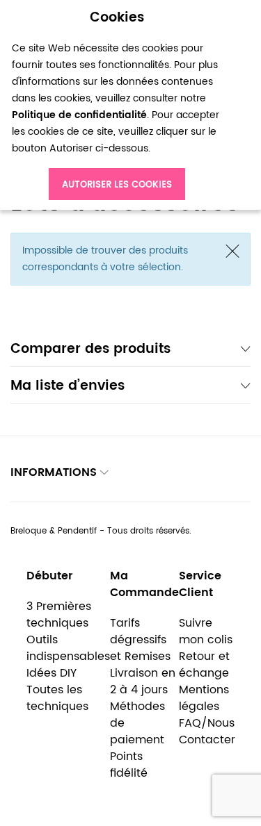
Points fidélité (129, 764)
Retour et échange (204, 664)
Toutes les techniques (57, 698)
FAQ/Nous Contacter (207, 731)
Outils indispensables (68, 648)
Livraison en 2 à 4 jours (142, 681)
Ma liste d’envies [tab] (67, 387)
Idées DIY (51, 673)
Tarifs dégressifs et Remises (140, 640)
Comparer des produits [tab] (90, 350)
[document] (116, 105)
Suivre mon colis (205, 631)
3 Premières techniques (58, 614)
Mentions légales (204, 698)
